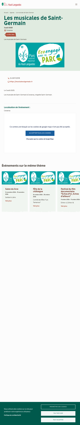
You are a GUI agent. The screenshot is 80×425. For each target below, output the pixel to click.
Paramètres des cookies (58, 407)
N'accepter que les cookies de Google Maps (40, 139)
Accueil (6, 12)
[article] (15, 191)
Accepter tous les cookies (40, 133)
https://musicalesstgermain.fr (21, 82)
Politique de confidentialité (12, 415)
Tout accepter (58, 420)
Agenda (12, 12)
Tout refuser (58, 413)
